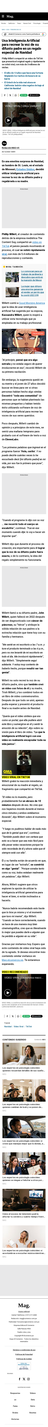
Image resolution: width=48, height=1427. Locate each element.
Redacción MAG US (10, 148)
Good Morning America (32, 302)
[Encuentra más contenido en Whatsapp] (15, 95)
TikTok (29, 1026)
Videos (33, 1393)
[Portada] (24, 1309)
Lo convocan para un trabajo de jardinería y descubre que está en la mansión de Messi (32, 275)
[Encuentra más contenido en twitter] (10, 95)
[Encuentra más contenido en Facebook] (4, 95)
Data (33, 1400)
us (15, 1400)
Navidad (8, 1026)
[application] (24, 114)
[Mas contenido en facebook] (19, 1379)
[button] (8, 120)
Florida (3, 23)
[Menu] (4, 16)
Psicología (36, 23)
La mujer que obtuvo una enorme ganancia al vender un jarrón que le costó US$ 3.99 (32, 291)
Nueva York (27, 23)
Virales (15, 1413)
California (11, 23)
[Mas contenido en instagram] (28, 1379)
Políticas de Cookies (24, 1359)
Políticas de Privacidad (24, 1354)
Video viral (18, 1026)
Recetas (32, 1413)
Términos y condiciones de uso (24, 1350)
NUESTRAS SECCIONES (24, 1387)
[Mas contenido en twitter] (24, 1379)
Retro (32, 1406)
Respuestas (15, 1393)
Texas (19, 23)
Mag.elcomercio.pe (12, 960)
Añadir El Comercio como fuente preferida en (24, 34)
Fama (15, 1406)
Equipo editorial (24, 1311)
